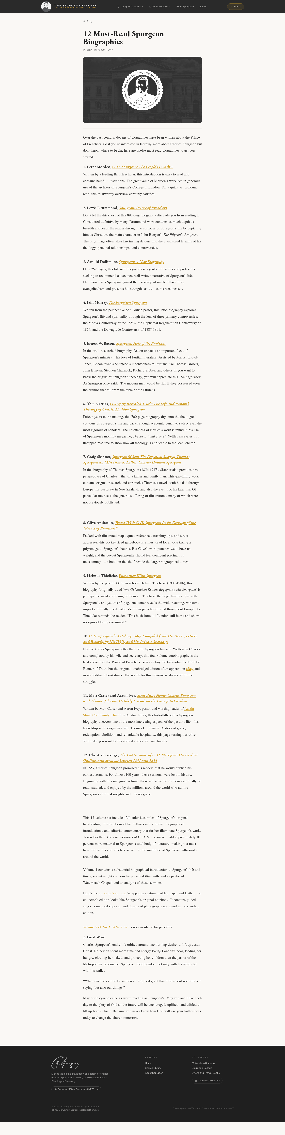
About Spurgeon (185, 6)
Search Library (153, 1068)
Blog (89, 21)
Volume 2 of (92, 926)
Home (148, 1063)
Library (202, 6)
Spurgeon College (202, 1068)
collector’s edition (112, 893)
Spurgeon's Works (130, 6)
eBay (189, 668)
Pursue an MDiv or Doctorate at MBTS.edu (78, 1089)
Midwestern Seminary (203, 1063)
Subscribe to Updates (209, 1080)
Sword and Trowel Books (206, 1072)
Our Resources (160, 6)
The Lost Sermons (115, 926)
